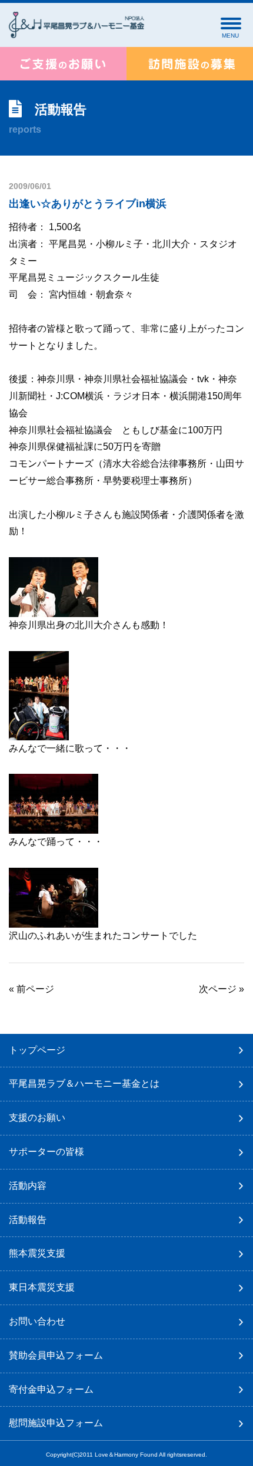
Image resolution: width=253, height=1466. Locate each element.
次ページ (218, 989)
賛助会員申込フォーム (56, 1355)
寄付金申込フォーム (51, 1389)
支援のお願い (37, 1118)
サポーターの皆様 (46, 1152)
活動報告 (27, 1220)
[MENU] (231, 23)
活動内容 (27, 1186)
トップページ (37, 1050)
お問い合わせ (37, 1321)
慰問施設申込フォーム (56, 1423)
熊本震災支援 (37, 1253)
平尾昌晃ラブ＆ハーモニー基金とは (84, 1083)
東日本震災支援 (42, 1287)
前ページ (35, 989)
